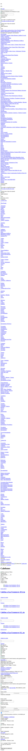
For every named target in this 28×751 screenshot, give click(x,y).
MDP (11, 179)
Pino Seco (10, 167)
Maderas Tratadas (14, 152)
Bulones (21, 108)
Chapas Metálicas (5, 47)
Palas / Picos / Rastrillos (6, 389)
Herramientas (4, 120)
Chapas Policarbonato (5, 254)
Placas (2, 69)
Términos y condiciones (6, 562)
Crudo (8, 177)
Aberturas (3, 137)
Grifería (5, 57)
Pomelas (2, 376)
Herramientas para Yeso (6, 86)
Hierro (2, 215)
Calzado (6, 112)
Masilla (2, 80)
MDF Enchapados (5, 534)
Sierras (2, 336)
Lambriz (10, 73)
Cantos (8, 173)
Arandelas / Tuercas (14, 108)
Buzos (2, 112)
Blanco (2, 177)
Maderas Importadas (5, 169)
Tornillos (20, 76)
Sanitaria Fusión (4, 49)
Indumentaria (4, 111)
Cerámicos (3, 55)
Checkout (3, 739)
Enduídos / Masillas (5, 70)
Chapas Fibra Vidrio (16, 47)
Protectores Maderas (17, 90)
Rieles (10, 106)
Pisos (2, 53)
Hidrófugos (8, 40)
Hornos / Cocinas (5, 133)
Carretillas (14, 122)
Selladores (3, 123)
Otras (13, 170)
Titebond (3, 124)
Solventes (24, 90)
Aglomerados (4, 173)
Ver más (24, 35)
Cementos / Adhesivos (6, 59)
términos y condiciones (9, 717)
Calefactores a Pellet (5, 447)
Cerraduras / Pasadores (14, 98)
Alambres (3, 38)
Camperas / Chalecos (17, 112)
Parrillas (10, 133)
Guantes (24, 112)
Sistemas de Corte (5, 392)
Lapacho (10, 170)
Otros (6, 38)
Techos (2, 46)
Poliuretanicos (15, 95)
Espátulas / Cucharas (13, 102)
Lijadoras (3, 334)
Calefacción (3, 125)
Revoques (3, 213)
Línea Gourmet (4, 132)
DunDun (7, 60)
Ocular (9, 93)
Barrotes (6, 162)
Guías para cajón (4, 372)
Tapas (2, 246)
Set (11, 122)
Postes (4, 165)
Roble (16, 170)
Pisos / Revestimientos (6, 156)
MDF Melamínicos (5, 536)
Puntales (2, 219)
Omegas (13, 76)
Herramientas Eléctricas (6, 82)
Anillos (2, 44)
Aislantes (3, 66)
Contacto (8, 559)
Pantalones (3, 420)
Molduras (3, 73)
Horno (2, 145)
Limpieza (3, 115)
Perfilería (3, 74)
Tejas (8, 48)
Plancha (2, 148)
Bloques (16, 35)
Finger (23, 173)
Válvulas (23, 51)
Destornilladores (4, 102)
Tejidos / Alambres (5, 36)
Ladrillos (20, 35)
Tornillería (3, 107)
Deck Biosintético (17, 157)
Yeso (11, 70)
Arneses (3, 93)
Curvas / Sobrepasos (16, 51)
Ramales (2, 245)
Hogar (23, 30)
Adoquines (3, 35)
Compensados (13, 173)
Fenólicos (19, 173)
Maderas (3, 31)
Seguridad (3, 91)
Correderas (3, 106)
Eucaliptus (3, 167)
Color (5, 177)
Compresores (4, 85)
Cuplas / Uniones (15, 44)
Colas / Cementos (5, 95)
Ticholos (2, 212)
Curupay (6, 170)
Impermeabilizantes (5, 39)
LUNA (4, 689)
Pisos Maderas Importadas (6, 488)
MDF (19, 152)
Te (1, 266)
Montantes (3, 76)
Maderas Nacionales (5, 152)
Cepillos (20, 84)
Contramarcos (12, 162)
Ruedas (13, 106)
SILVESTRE (12, 687)
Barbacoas (3, 140)
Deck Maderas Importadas (6, 485)
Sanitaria (3, 56)
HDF (14, 179)
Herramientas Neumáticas (6, 118)
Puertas (2, 139)
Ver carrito (3, 732)
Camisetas (10, 112)
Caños (5, 44)
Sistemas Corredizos (5, 104)
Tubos (2, 52)
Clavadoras (3, 119)
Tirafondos (7, 108)
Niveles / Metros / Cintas (6, 103)
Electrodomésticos (5, 135)
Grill (2, 143)
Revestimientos (4, 77)
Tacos (2, 410)
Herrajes (2, 97)
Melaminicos (8, 31)
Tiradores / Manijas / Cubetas (7, 377)
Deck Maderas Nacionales (16, 158)
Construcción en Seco (12, 30)
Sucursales (3, 559)
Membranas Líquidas (5, 42)
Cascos (6, 93)
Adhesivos (3, 94)
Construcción (4, 30)
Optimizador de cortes (16, 31)
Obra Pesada (3, 34)
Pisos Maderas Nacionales (6, 490)
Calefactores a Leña (10, 127)
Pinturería (3, 61)
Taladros (2, 338)
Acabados (3, 90)
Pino (2, 165)
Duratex (2, 181)
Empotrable (8, 141)
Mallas (9, 38)
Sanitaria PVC (4, 43)
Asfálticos (3, 40)
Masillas (7, 90)
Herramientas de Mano (6, 101)
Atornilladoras (15, 84)
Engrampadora (9, 119)
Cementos (8, 35)
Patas (2, 374)
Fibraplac (3, 178)
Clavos (24, 108)
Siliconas (20, 95)
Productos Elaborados (5, 153)
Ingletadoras (3, 333)
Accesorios (8, 76)
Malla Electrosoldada (5, 217)
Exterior (3, 78)
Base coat (3, 81)
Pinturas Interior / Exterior (6, 63)
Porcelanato (8, 55)
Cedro (2, 170)
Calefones (17, 127)
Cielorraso (23, 152)
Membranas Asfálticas (19, 40)
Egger (2, 175)
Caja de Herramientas (6, 122)
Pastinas (3, 60)
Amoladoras (9, 84)
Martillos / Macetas (22, 102)
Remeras (3, 422)
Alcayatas (3, 98)
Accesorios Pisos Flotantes (7, 157)
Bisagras (7, 98)
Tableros (2, 171)
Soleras (16, 76)
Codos (9, 44)
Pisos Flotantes (14, 55)
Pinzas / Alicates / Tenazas (6, 390)
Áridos (12, 35)
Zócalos (2, 162)
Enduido (14, 78)
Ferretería (19, 30)
